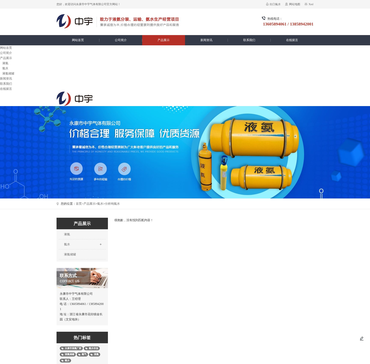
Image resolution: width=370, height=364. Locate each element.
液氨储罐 (8, 73)
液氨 (5, 63)
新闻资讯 (206, 40)
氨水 (5, 68)
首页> (80, 203)
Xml (311, 4)
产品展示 (164, 40)
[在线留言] (362, 338)
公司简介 (121, 40)
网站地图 (294, 4)
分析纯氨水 (112, 203)
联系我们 (249, 40)
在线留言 (292, 40)
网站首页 (78, 40)
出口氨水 (275, 4)
